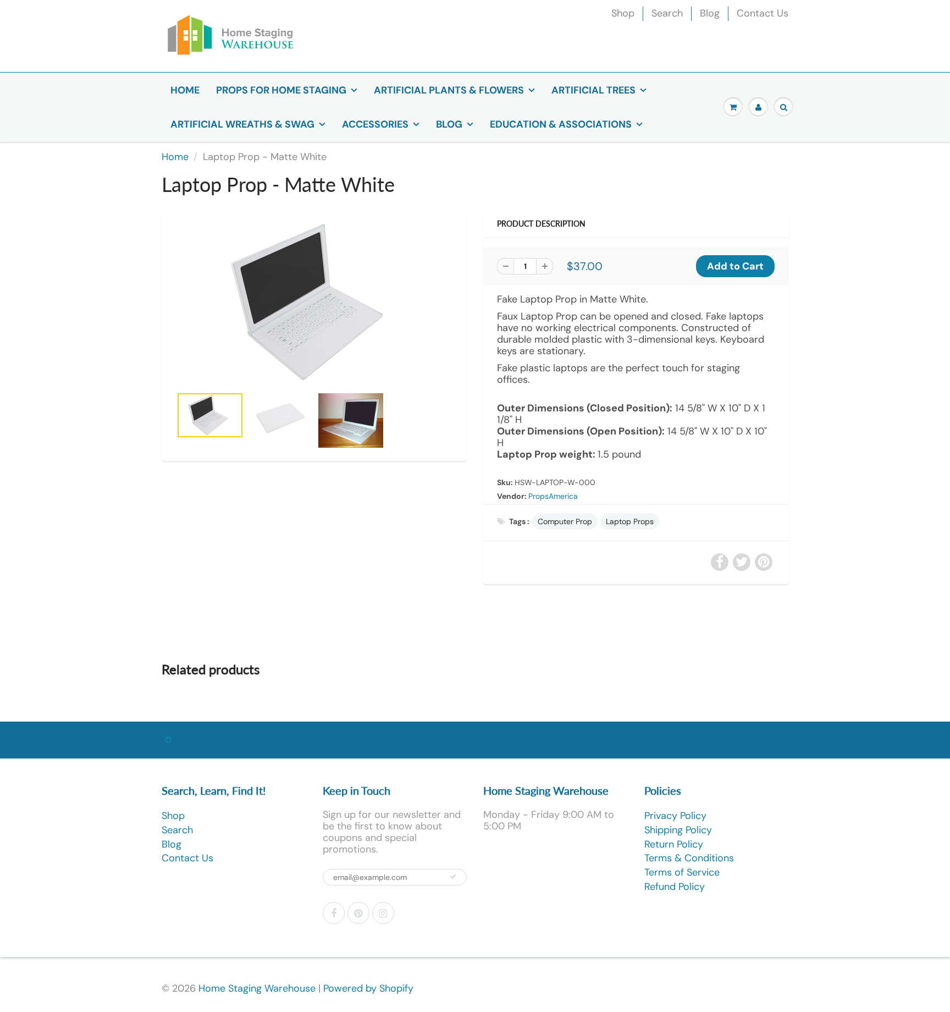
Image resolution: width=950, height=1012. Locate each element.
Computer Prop (565, 521)
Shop (622, 13)
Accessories (375, 124)
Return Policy (673, 844)
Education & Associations (561, 124)
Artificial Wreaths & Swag (242, 124)
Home (185, 90)
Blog (710, 13)
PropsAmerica (553, 496)
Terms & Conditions (689, 858)
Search (667, 13)
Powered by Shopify (368, 988)
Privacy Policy (675, 815)
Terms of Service (682, 872)
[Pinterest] (358, 913)
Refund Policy (674, 886)
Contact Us (762, 13)
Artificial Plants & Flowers (449, 90)
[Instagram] (383, 913)
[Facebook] (334, 913)
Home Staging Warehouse (257, 988)
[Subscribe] (453, 877)
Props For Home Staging (281, 90)
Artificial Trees (593, 90)
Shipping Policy (678, 830)
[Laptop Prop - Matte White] (314, 303)
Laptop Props (630, 521)
